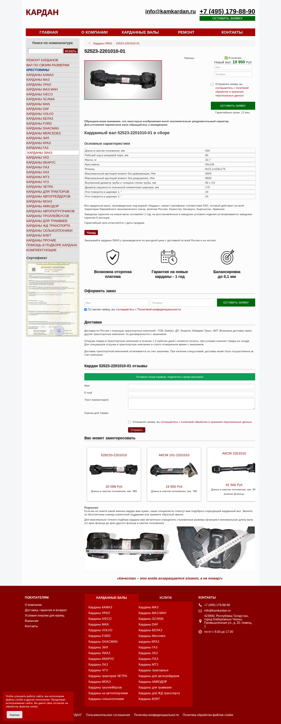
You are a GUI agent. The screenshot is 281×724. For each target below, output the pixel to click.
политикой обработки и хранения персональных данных (232, 91)
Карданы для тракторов (47, 192)
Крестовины (37, 70)
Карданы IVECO (39, 94)
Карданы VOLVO (40, 114)
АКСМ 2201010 (234, 453)
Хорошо (14, 715)
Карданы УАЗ (37, 157)
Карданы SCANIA (40, 99)
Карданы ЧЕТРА (39, 187)
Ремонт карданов (42, 60)
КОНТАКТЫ (232, 32)
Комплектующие (41, 250)
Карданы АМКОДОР (42, 206)
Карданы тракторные (154, 670)
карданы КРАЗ (149, 641)
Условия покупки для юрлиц (44, 615)
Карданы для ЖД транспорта (159, 693)
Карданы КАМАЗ (40, 75)
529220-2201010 (114, 455)
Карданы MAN (38, 104)
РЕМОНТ (186, 32)
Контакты (31, 626)
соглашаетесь (224, 87)
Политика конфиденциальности (156, 715)
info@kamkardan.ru (170, 11)
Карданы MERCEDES (43, 133)
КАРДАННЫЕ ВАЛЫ (140, 32)
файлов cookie (28, 706)
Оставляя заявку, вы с (134, 309)
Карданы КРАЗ (38, 143)
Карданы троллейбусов (47, 216)
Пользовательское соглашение (108, 715)
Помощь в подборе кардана (51, 245)
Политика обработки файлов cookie (208, 715)
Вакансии (31, 620)
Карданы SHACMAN (42, 128)
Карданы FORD (39, 123)
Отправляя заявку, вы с (232, 89)
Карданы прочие (41, 240)
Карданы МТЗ (37, 177)
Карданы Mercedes (152, 636)
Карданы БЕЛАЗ (39, 118)
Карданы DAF (37, 109)
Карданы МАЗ (38, 80)
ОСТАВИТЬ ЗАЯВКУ (233, 105)
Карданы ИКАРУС (41, 162)
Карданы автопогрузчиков (50, 211)
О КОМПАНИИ (94, 32)
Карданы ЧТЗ (37, 182)
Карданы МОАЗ (39, 201)
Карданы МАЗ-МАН (42, 89)
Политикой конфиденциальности (159, 309)
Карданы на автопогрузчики (108, 693)
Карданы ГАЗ (37, 148)
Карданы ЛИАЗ (39, 153)
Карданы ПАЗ (37, 167)
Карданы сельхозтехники (49, 230)
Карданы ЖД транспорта (48, 226)
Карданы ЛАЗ (37, 172)
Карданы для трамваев (46, 221)
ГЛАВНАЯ (49, 32)
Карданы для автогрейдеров (159, 676)
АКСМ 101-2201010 (174, 455)
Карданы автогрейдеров (48, 196)
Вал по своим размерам (47, 65)
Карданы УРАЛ (38, 84)
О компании (33, 604)
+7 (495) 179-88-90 (227, 11)
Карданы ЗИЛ (37, 138)
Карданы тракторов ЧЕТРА (108, 676)
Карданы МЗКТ (38, 235)
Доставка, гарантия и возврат (46, 610)
